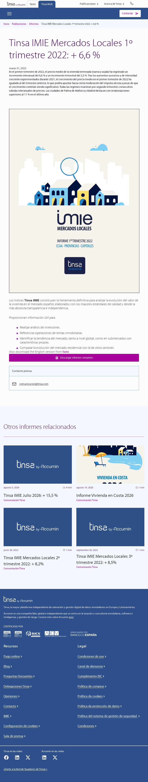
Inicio (6, 24)
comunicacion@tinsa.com (33, 384)
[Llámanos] (132, 3)
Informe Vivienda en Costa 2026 (104, 495)
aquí (71, 617)
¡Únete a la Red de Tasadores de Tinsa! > (25, 769)
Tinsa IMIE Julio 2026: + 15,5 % (31, 495)
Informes (34, 24)
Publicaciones (19, 24)
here (66, 352)
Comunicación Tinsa (14, 500)
